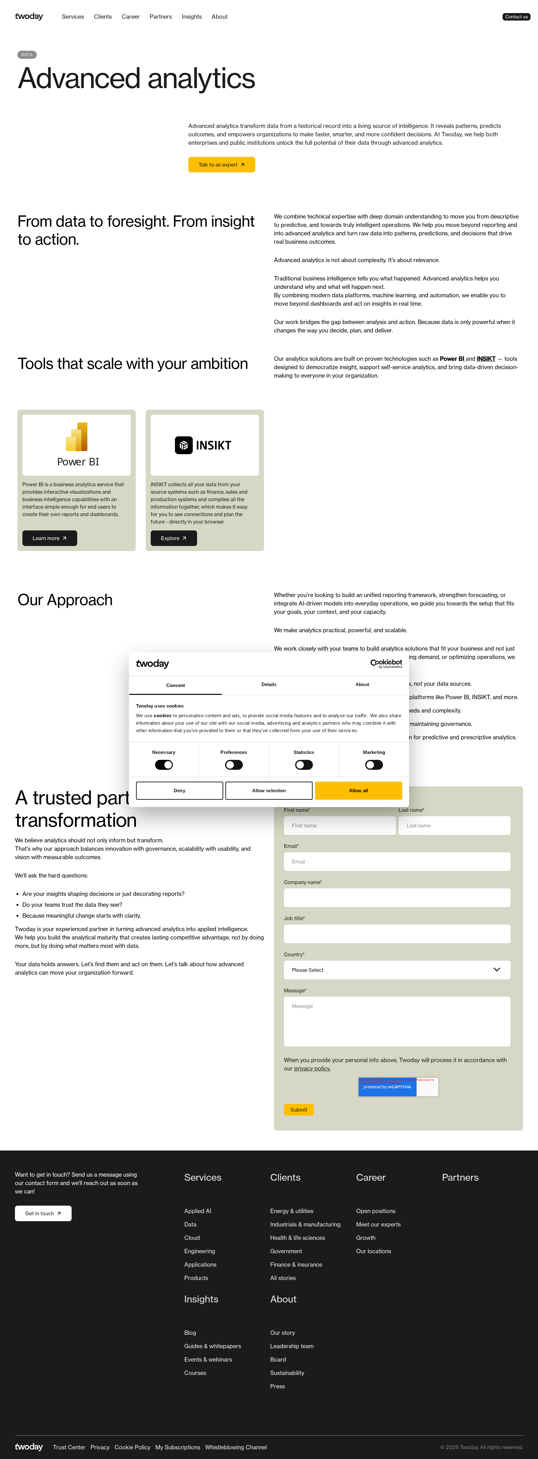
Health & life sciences (297, 1237)
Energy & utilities (291, 1210)
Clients (103, 16)
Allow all (358, 790)
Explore (170, 538)
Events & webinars (208, 1359)
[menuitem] (73, 16)
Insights (192, 16)
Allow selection (269, 790)
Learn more (46, 538)
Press (277, 1386)
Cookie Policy (132, 1447)
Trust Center (69, 1447)
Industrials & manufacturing (305, 1224)
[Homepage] (29, 16)
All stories (283, 1277)
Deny (179, 790)
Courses (195, 1372)
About (220, 16)
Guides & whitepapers (212, 1346)
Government (286, 1251)
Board (278, 1359)
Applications (200, 1264)
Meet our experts (378, 1224)
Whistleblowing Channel (236, 1447)
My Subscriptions (177, 1447)
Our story (282, 1332)
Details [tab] (269, 684)
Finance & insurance (296, 1264)
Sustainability (287, 1372)
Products (196, 1277)
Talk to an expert (218, 165)
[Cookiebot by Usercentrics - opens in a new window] (375, 664)
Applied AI (197, 1210)
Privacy (100, 1447)
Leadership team (292, 1346)
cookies (163, 715)
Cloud (192, 1237)
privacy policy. (312, 1068)
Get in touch (39, 1213)
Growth (365, 1237)
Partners (161, 16)
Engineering (199, 1251)
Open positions (375, 1210)
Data (190, 1224)
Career (131, 16)
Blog (190, 1332)
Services (73, 16)
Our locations (373, 1251)
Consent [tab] (175, 685)
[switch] (234, 765)
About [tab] (362, 684)
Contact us (516, 16)
